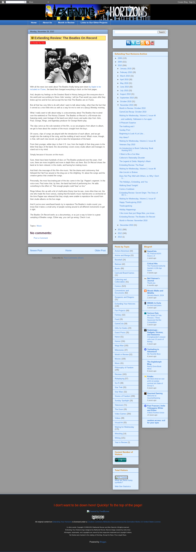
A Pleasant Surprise (127, 123)
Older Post (100, 250)
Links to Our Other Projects (94, 22)
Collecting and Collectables (121, 280)
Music (39, 226)
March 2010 (125, 76)
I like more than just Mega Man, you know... (137, 213)
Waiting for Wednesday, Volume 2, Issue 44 (137, 115)
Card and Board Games (124, 273)
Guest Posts (120, 332)
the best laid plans (154, 305)
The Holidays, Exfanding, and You (133, 182)
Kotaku (150, 376)
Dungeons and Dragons (124, 297)
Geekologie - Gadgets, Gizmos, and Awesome (155, 332)
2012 (120, 233)
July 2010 (124, 90)
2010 (120, 65)
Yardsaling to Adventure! (153, 350)
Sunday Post (124, 130)
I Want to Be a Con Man (129, 154)
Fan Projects (120, 310)
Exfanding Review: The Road (131, 165)
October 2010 (126, 101)
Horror (117, 337)
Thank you (151, 283)
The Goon (119, 409)
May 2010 (124, 83)
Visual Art (119, 422)
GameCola (119, 324)
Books (117, 268)
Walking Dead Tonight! (128, 185)
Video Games (120, 414)
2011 (120, 229)
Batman (118, 264)
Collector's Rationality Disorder (132, 158)
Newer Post (36, 250)
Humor (117, 341)
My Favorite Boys (154, 354)
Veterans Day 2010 (127, 144)
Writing (118, 438)
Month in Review (66, 22)
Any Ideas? (124, 137)
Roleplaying (119, 379)
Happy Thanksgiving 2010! (130, 202)
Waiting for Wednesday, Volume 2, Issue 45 (137, 141)
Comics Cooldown (126, 189)
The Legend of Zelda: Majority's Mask (135, 161)
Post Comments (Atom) (74, 258)
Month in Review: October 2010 (132, 108)
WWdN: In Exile (154, 303)
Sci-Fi (117, 383)
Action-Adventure (122, 251)
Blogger (103, 542)
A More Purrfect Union (155, 413)
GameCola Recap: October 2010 (132, 112)
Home (34, 22)
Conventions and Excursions (122, 291)
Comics (118, 286)
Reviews (118, 374)
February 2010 (126, 72)
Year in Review (121, 442)
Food (117, 319)
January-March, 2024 (155, 295)
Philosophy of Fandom (124, 367)
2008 (120, 58)
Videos (118, 418)
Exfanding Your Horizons (125, 304)
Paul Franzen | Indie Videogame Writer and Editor (156, 408)
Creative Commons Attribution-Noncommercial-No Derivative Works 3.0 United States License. (124, 522)
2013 (120, 237)
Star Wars (119, 392)
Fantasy (118, 315)
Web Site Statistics (123, 486)
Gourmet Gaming (155, 393)
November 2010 (127, 105)
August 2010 (125, 94)
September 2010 (127, 98)
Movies (118, 359)
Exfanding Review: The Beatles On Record (137, 217)
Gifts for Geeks (121, 328)
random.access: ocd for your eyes (156, 421)
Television (119, 405)
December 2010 (127, 225)
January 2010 (126, 68)
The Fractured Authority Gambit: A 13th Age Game (156, 268)
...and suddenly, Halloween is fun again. (135, 119)
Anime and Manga (122, 255)
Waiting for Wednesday (124, 427)
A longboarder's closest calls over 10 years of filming (156, 339)
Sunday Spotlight (122, 400)
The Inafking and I (126, 126)
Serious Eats (153, 313)
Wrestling (119, 434)
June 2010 (124, 87)
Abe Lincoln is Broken (128, 172)
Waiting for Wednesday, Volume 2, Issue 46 (137, 169)
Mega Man (119, 345)
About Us (47, 22)
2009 (120, 62)
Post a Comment (41, 238)
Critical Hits (152, 264)
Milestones (119, 350)
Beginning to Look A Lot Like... (132, 134)
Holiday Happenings (127, 210)
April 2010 (124, 79)
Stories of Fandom (122, 396)
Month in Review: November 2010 (133, 220)
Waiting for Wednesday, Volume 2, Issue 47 (137, 199)
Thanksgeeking (125, 206)
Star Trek (119, 387)
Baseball (118, 260)
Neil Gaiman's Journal (153, 279)
